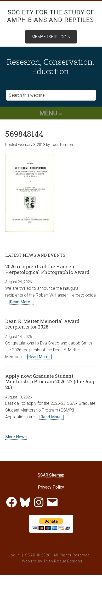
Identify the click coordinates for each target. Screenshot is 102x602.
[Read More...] (21, 301)
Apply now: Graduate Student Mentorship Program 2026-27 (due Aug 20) (49, 381)
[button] (51, 113)
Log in (14, 555)
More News (16, 436)
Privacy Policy (51, 487)
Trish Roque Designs (62, 561)
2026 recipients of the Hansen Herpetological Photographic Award (47, 269)
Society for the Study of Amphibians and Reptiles (51, 16)
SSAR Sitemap (51, 475)
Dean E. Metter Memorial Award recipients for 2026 (42, 324)
